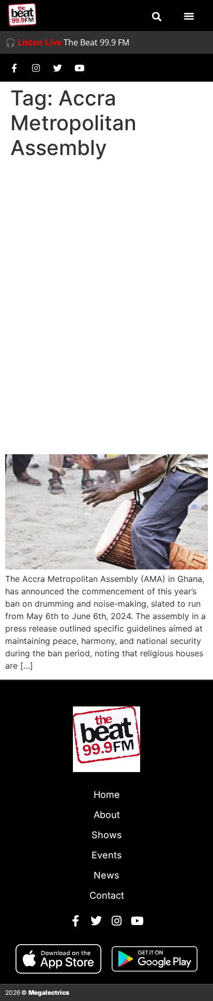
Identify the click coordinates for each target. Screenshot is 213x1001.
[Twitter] (57, 67)
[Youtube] (79, 67)
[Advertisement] (106, 274)
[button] (156, 16)
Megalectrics (48, 992)
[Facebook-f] (14, 67)
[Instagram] (35, 67)
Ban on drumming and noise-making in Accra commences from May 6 (99, 416)
